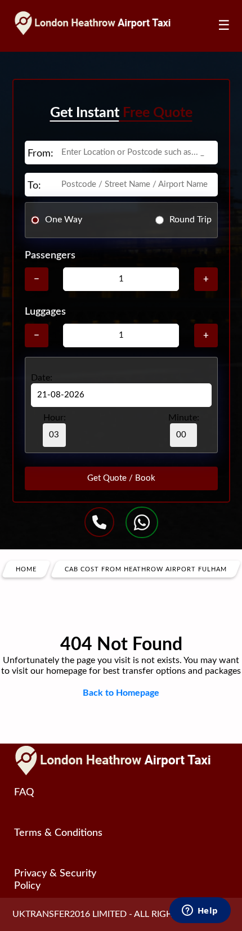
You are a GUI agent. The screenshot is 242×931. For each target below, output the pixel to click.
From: (40, 154)
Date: (41, 377)
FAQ (24, 792)
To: (34, 186)
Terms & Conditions (58, 833)
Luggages (45, 312)
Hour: (54, 417)
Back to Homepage (121, 692)
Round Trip (190, 219)
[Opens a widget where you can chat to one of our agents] (200, 911)
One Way (63, 219)
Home (26, 569)
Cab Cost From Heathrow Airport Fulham (146, 569)
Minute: (183, 417)
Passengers (50, 255)
